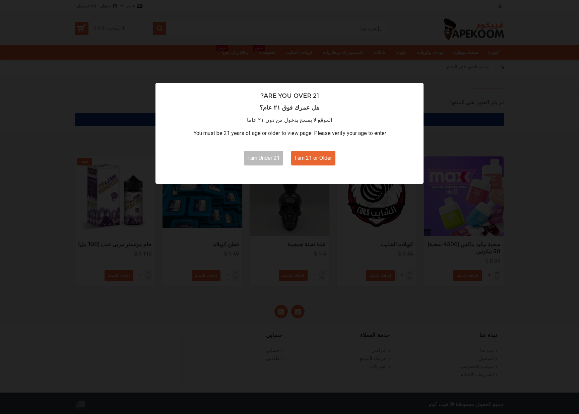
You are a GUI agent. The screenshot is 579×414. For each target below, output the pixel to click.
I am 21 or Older (313, 158)
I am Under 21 (263, 158)
